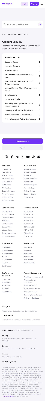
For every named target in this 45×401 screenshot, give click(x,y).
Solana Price (6, 227)
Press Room (28, 182)
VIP (34, 338)
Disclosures (36, 320)
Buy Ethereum (7, 250)
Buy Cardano (7, 260)
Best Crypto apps (31, 292)
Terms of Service (7, 320)
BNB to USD (28, 221)
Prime (8, 357)
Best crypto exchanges (33, 295)
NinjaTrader (20, 338)
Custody (19, 357)
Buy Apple (28, 253)
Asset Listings (29, 188)
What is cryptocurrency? (33, 277)
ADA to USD (28, 230)
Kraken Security (30, 169)
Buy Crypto (6, 169)
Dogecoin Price (8, 217)
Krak (3, 357)
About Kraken (30, 165)
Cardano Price (7, 224)
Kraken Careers (30, 172)
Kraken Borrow (7, 197)
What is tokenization (32, 289)
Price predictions (8, 236)
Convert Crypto (31, 207)
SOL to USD (28, 224)
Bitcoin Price (7, 211)
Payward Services (8, 349)
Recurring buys (8, 194)
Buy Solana (6, 263)
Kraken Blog (28, 175)
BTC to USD (28, 211)
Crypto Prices (8, 207)
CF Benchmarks (27, 349)
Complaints (28, 197)
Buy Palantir (28, 260)
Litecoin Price (7, 230)
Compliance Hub (7, 315)
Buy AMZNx (6, 292)
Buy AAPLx (6, 285)
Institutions (6, 185)
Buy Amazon (28, 256)
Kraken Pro (11, 338)
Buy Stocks (29, 243)
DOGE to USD (29, 227)
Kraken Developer (31, 178)
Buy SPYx (5, 289)
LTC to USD (28, 236)
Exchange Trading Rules (23, 320)
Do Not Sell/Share (31, 311)
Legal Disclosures (8, 396)
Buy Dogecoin (7, 253)
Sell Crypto (6, 172)
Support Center (30, 194)
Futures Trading (8, 178)
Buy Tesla (27, 250)
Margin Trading (8, 175)
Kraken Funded (8, 200)
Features (6, 165)
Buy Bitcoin (6, 247)
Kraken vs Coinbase (31, 298)
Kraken (4, 338)
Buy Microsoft (29, 263)
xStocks (18, 349)
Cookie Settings (18, 311)
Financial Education (32, 273)
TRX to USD (28, 233)
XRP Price (5, 221)
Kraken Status (29, 191)
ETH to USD (28, 214)
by (7, 330)
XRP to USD (28, 217)
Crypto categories (9, 233)
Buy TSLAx (6, 282)
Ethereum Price (8, 214)
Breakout (29, 338)
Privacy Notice (7, 311)
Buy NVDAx (6, 279)
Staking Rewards (8, 191)
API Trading (6, 188)
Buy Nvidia (28, 247)
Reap (36, 349)
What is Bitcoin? (30, 285)
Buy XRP (5, 256)
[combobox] (21, 24)
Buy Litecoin (6, 266)
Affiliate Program (30, 185)
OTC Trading (7, 182)
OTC (13, 357)
